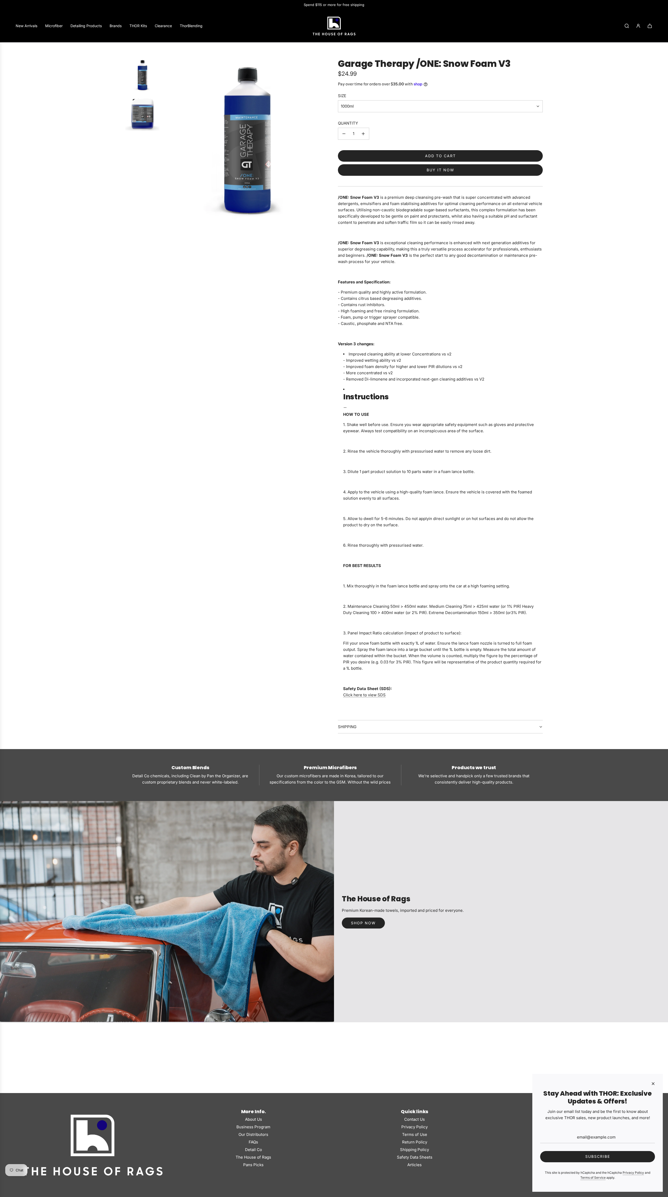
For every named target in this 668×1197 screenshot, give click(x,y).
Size (342, 95)
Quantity (348, 123)
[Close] (653, 1083)
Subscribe (597, 1156)
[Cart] (649, 26)
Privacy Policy (633, 1173)
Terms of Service (593, 1178)
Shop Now (363, 923)
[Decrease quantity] (344, 133)
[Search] (627, 26)
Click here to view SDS (364, 694)
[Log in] (638, 26)
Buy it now (440, 170)
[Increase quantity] (363, 133)
